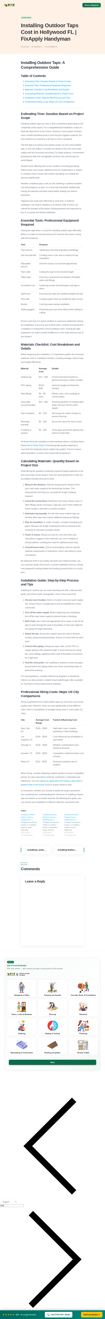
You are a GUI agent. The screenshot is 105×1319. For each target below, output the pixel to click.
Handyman (26, 17)
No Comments (51, 47)
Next (52, 1062)
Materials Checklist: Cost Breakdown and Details (47, 89)
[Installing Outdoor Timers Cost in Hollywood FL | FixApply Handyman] (75, 824)
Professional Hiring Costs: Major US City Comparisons (50, 102)
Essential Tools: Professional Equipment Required (48, 85)
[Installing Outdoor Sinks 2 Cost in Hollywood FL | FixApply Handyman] (32, 824)
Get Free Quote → (92, 1314)
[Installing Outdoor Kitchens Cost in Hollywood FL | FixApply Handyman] (53, 824)
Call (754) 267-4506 (58, 1314)
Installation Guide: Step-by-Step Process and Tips (47, 98)
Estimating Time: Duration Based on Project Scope (48, 81)
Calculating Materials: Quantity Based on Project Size (49, 94)
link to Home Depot (35, 445)
